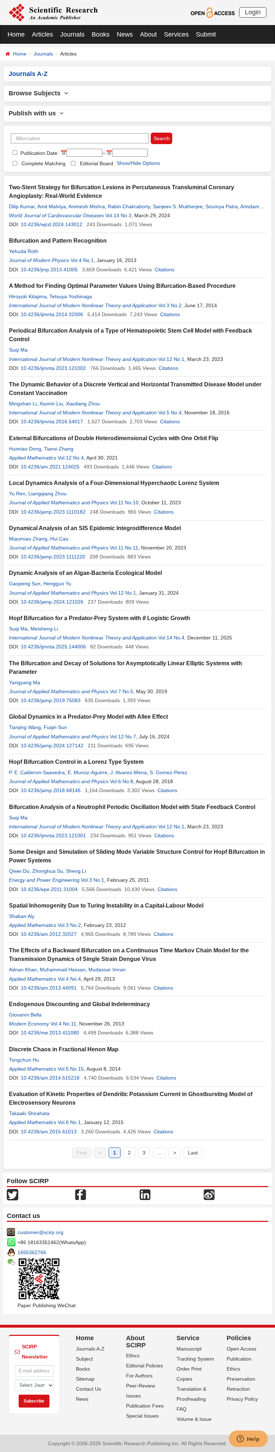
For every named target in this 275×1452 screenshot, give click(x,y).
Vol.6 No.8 (121, 781)
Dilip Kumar (22, 206)
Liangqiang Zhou (47, 493)
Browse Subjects (36, 93)
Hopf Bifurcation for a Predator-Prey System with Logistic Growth (99, 618)
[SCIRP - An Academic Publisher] (53, 12)
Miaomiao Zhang (28, 539)
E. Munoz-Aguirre (87, 772)
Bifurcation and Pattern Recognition (58, 241)
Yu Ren (17, 493)
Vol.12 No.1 (171, 359)
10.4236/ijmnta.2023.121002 (53, 368)
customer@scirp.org (40, 1232)
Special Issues (142, 1416)
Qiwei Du (19, 871)
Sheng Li (76, 871)
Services (176, 34)
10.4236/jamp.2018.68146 (51, 790)
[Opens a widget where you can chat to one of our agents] (248, 1439)
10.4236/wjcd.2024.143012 (51, 224)
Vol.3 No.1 (92, 880)
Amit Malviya (51, 206)
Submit (206, 34)
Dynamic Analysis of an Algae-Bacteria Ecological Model (85, 573)
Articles (42, 34)
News (125, 34)
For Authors (139, 1376)
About (148, 34)
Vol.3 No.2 (170, 305)
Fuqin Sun (55, 727)
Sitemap (85, 1379)
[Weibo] (209, 1194)
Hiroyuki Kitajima (28, 296)
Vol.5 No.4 (170, 412)
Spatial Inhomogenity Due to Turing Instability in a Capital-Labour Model (106, 906)
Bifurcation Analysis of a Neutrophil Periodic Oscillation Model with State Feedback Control (132, 807)
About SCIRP (136, 1341)
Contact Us (88, 1389)
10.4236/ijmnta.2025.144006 (53, 646)
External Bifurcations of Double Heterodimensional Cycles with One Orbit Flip (113, 438)
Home (16, 34)
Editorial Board (96, 163)
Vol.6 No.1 (69, 1122)
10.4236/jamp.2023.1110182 (53, 512)
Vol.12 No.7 (123, 736)
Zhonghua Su (47, 871)
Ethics (133, 1355)
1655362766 (32, 1252)
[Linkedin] (145, 1194)
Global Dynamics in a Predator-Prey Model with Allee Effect (88, 717)
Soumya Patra (222, 206)
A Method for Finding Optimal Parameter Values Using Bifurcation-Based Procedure (122, 286)
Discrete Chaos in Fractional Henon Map (64, 1049)
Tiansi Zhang (58, 449)
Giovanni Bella (25, 1015)
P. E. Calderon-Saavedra (37, 772)
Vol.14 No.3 (118, 215)
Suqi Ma (18, 350)
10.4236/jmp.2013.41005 (49, 269)
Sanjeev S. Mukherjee (178, 206)
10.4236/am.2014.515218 (50, 1078)
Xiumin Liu (51, 403)
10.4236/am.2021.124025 (50, 467)
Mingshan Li (23, 403)
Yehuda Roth (23, 251)
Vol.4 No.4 (69, 979)
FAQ (182, 1409)
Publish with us (34, 113)
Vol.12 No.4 (71, 458)
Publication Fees (145, 1406)
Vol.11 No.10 (124, 502)
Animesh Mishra (86, 206)
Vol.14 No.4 (171, 638)
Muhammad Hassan (63, 969)
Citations (164, 269)
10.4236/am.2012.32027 (49, 934)
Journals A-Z (90, 1349)
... (159, 1153)
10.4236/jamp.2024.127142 (52, 745)
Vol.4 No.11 (63, 1024)
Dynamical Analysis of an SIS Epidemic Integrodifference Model (95, 528)
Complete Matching (43, 163)
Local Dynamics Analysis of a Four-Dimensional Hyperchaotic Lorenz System (114, 483)
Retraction (238, 1389)
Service (188, 1338)
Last (193, 1153)
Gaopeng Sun (24, 583)
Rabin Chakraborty (129, 206)
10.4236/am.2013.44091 (49, 988)
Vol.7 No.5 (121, 691)
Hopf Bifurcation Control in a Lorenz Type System (76, 762)
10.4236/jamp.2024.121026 (52, 602)
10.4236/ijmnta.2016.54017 (52, 421)
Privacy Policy (242, 1399)
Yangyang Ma (24, 682)
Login (253, 12)
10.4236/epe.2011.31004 (49, 889)
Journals (72, 34)
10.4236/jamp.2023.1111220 (53, 557)
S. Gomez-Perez (168, 772)
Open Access (241, 1349)
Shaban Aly (21, 916)
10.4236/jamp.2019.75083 (51, 700)
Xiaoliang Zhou (83, 403)
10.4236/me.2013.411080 (50, 1033)
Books (101, 34)
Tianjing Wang (25, 727)
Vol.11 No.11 (124, 548)
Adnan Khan (23, 969)
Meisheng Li (44, 629)
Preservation (241, 1379)
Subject (84, 1359)
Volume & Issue (194, 1419)
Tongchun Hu (24, 1060)
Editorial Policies (144, 1365)
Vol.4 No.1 (82, 260)
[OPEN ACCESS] (212, 12)
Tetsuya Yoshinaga (70, 296)
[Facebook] (80, 1194)
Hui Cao (59, 539)
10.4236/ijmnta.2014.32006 (52, 314)
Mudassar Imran (107, 969)
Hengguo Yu (57, 583)
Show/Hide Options (138, 163)
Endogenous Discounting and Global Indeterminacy (79, 1004)
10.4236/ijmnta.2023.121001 (53, 835)
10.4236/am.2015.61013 (49, 1131)
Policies (239, 1338)
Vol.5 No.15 (71, 1069)
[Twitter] (12, 1194)
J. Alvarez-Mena (128, 772)
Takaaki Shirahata (29, 1113)
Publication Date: (39, 153)
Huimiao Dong (25, 449)
